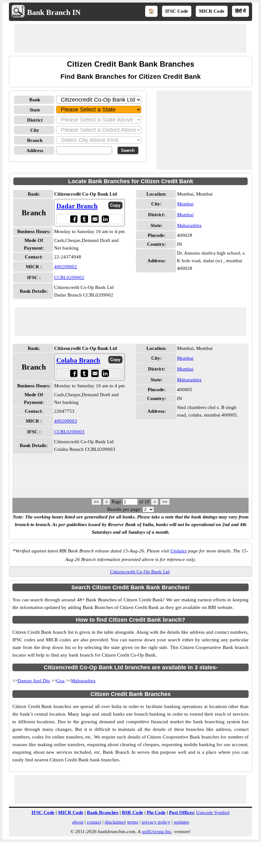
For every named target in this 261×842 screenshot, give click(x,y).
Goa (60, 680)
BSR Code (132, 812)
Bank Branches (102, 812)
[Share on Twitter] (84, 219)
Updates (178, 550)
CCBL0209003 (69, 431)
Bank (34, 99)
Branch (34, 140)
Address (34, 150)
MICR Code (211, 11)
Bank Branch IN (54, 12)
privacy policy (156, 822)
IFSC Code (176, 11)
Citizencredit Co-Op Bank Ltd (140, 571)
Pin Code (156, 812)
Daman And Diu (34, 680)
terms (132, 822)
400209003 (65, 421)
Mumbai (185, 203)
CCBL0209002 (69, 277)
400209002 (65, 266)
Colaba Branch (78, 360)
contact (94, 822)
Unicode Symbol (212, 812)
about (77, 822)
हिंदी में (240, 11)
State (35, 109)
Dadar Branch (77, 206)
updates (181, 822)
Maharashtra (189, 225)
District (35, 120)
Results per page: (124, 509)
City (34, 130)
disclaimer (115, 822)
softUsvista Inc (157, 831)
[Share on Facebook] (74, 219)
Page (117, 501)
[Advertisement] (130, 38)
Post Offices (181, 812)
